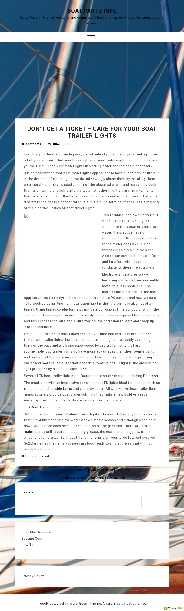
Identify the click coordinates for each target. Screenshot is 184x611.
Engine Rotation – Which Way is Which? (92, 478)
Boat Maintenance (36, 532)
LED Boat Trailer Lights (42, 407)
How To (27, 545)
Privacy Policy (33, 576)
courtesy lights (92, 388)
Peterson (150, 376)
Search (27, 492)
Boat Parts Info (92, 11)
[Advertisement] (92, 75)
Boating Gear (32, 538)
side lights (63, 388)
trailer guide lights (39, 388)
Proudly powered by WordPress (62, 603)
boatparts (33, 144)
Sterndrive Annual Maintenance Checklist (92, 470)
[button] (91, 38)
